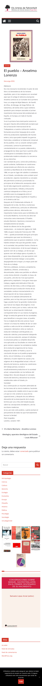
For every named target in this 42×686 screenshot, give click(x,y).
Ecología (5, 492)
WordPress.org (7, 656)
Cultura (4, 485)
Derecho (5, 489)
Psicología (5, 514)
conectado (24, 451)
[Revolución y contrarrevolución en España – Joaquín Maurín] (35, 527)
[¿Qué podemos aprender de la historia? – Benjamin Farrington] (25, 541)
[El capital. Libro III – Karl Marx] (16, 541)
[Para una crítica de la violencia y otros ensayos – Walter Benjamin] (6, 527)
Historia (7, 65)
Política (4, 510)
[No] (39, 677)
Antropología (6, 478)
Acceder (5, 645)
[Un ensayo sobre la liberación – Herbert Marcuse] (21, 555)
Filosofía (5, 503)
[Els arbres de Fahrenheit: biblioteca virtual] (4, 21)
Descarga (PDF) (9, 81)
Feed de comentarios (9, 652)
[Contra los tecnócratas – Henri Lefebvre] (25, 527)
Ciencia (4, 482)
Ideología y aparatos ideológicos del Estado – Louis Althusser (20, 436)
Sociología (5, 517)
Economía (5, 496)
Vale (21, 681)
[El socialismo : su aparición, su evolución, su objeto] (16, 527)
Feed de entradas (8, 649)
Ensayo (4, 500)
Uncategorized (7, 521)
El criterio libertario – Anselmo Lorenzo (20, 429)
